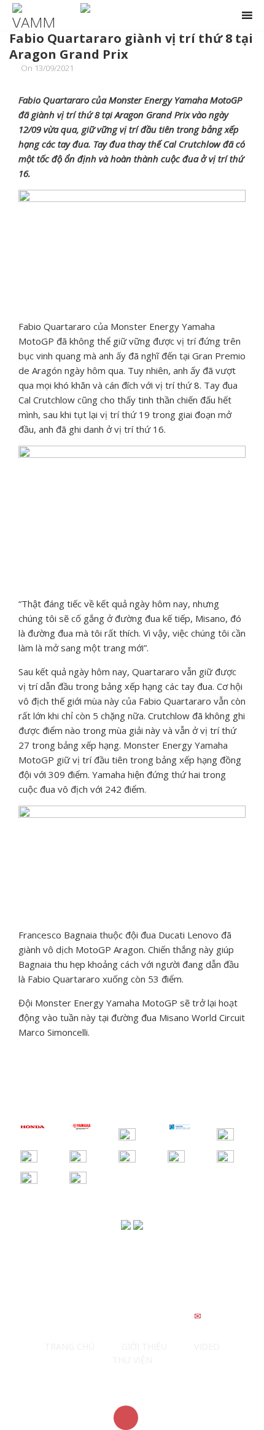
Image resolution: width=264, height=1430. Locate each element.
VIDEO (207, 1346)
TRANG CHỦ (70, 1346)
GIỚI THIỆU (144, 1346)
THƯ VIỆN (132, 1360)
